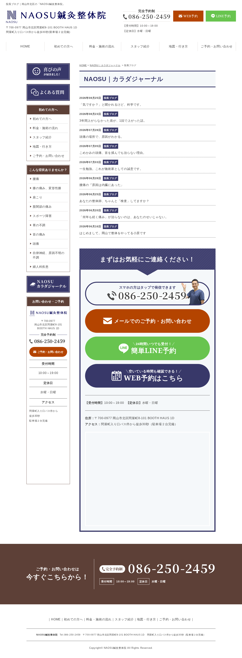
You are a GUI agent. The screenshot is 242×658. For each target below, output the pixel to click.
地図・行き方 (178, 46)
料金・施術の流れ (102, 46)
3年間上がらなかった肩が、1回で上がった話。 (113, 120)
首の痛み (39, 234)
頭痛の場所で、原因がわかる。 (101, 136)
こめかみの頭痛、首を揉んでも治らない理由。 (112, 152)
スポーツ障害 (42, 216)
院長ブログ (110, 98)
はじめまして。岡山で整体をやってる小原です (112, 233)
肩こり (37, 197)
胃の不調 (39, 225)
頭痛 (36, 243)
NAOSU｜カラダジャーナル (105, 65)
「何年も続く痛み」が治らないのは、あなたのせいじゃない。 (123, 217)
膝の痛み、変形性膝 (47, 188)
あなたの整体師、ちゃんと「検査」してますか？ (114, 201)
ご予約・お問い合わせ (217, 46)
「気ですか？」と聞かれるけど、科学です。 (111, 104)
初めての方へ (63, 46)
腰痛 (36, 178)
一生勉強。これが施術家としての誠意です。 (111, 168)
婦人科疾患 (41, 266)
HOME (25, 46)
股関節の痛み (42, 206)
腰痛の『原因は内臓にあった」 (101, 185)
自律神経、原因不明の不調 (48, 255)
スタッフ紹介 (140, 46)
